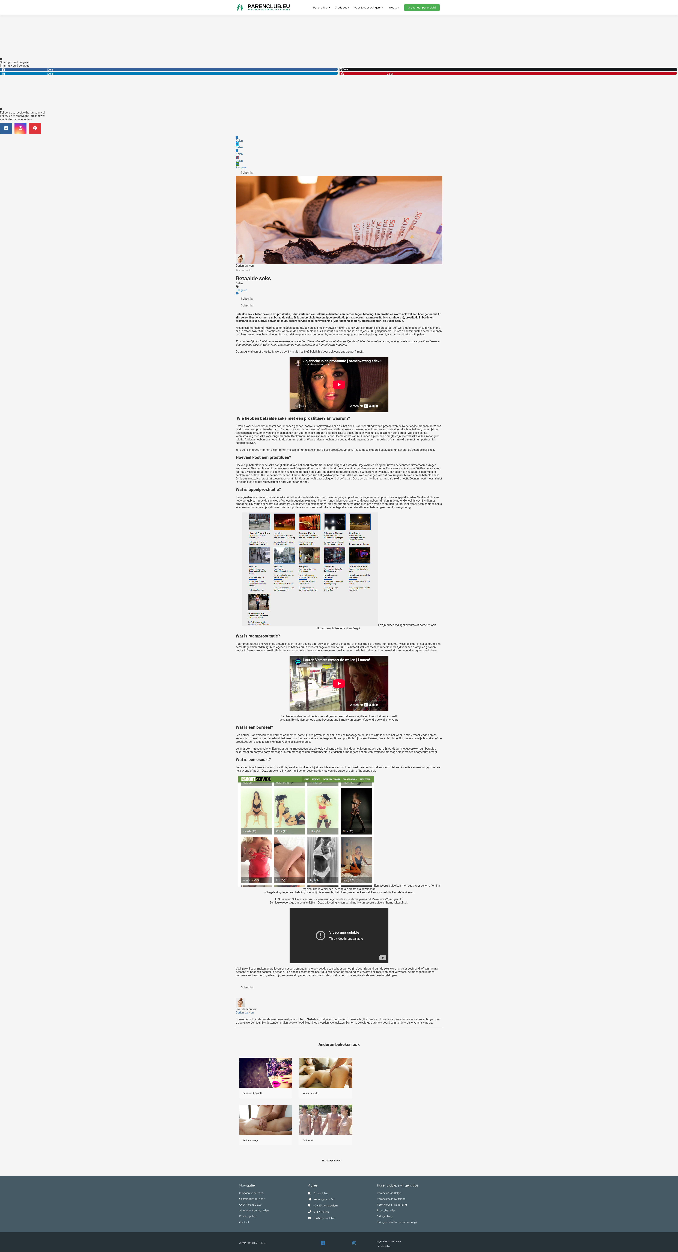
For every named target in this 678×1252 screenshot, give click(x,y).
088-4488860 (321, 1212)
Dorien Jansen (245, 265)
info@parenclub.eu (324, 1218)
